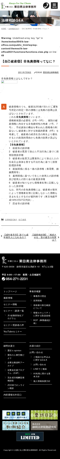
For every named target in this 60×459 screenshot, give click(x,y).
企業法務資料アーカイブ (16, 364)
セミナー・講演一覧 (14, 310)
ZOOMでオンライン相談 (16, 387)
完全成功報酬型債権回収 (16, 379)
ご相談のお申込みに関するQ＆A (41, 358)
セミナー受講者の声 (14, 324)
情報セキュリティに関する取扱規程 (41, 314)
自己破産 (22, 219)
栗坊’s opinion (14, 350)
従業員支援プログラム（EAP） (16, 371)
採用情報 (37, 300)
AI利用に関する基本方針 (41, 375)
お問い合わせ (36, 352)
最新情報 (8, 297)
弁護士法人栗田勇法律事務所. (26, 450)
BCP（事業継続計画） (42, 322)
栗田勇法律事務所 (51, 72)
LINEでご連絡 (40, 368)
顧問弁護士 (9, 345)
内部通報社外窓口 (13, 394)
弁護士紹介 (35, 345)
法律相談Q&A (11, 219)
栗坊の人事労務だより (16, 356)
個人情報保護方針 (41, 381)
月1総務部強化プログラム (16, 317)
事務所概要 (35, 291)
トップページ (10, 291)
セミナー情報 (10, 304)
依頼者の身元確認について (41, 307)
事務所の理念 (39, 296)
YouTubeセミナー (13, 331)
